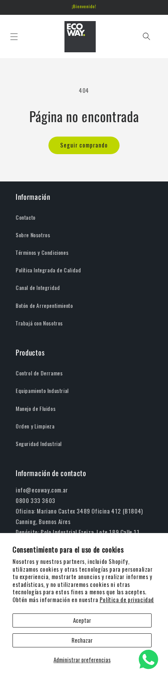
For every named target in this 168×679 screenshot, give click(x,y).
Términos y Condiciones (42, 252)
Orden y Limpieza (35, 426)
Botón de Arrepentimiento (44, 305)
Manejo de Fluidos (35, 408)
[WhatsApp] (148, 659)
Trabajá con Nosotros (39, 323)
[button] (14, 36)
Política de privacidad (127, 600)
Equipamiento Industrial (42, 391)
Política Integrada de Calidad (48, 270)
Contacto (26, 217)
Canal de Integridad (38, 288)
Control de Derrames (39, 373)
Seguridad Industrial (39, 444)
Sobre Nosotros (33, 235)
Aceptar (82, 620)
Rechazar (82, 640)
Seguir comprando (84, 145)
